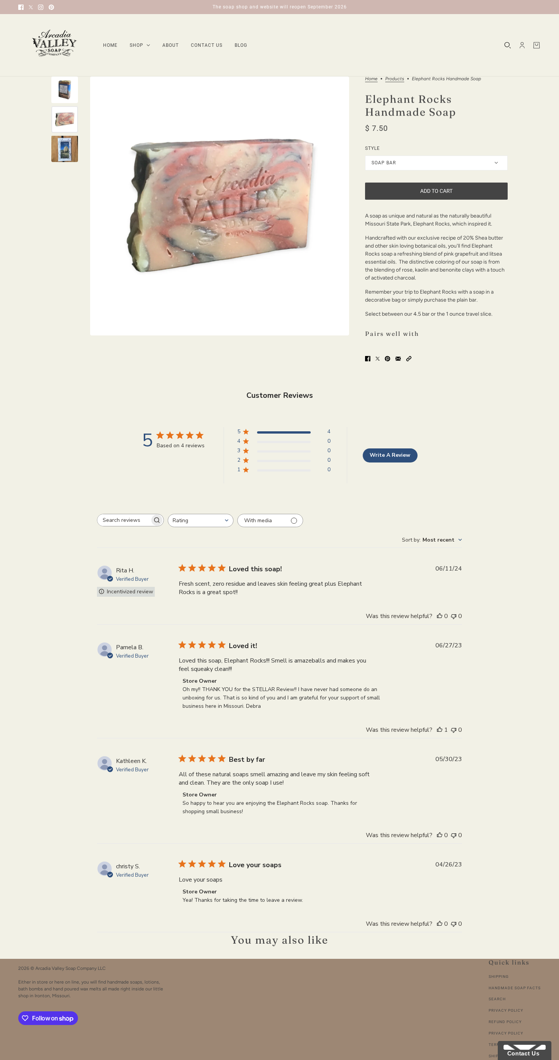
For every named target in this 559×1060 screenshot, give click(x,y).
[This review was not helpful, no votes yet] (453, 616)
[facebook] (21, 7)
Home (371, 78)
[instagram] (41, 7)
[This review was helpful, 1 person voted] (439, 730)
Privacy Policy (506, 1010)
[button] (409, 358)
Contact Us (521, 1053)
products (394, 78)
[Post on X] (377, 358)
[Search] (507, 45)
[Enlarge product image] (219, 205)
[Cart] (536, 45)
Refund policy (505, 1022)
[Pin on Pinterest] (387, 358)
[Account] (522, 45)
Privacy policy (506, 1033)
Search (497, 999)
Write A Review (390, 455)
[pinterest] (51, 7)
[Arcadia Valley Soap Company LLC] (54, 45)
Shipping (499, 976)
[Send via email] (398, 358)
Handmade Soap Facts (515, 988)
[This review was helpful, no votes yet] (439, 616)
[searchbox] (123, 520)
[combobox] (200, 520)
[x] (30, 7)
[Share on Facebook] (368, 358)
